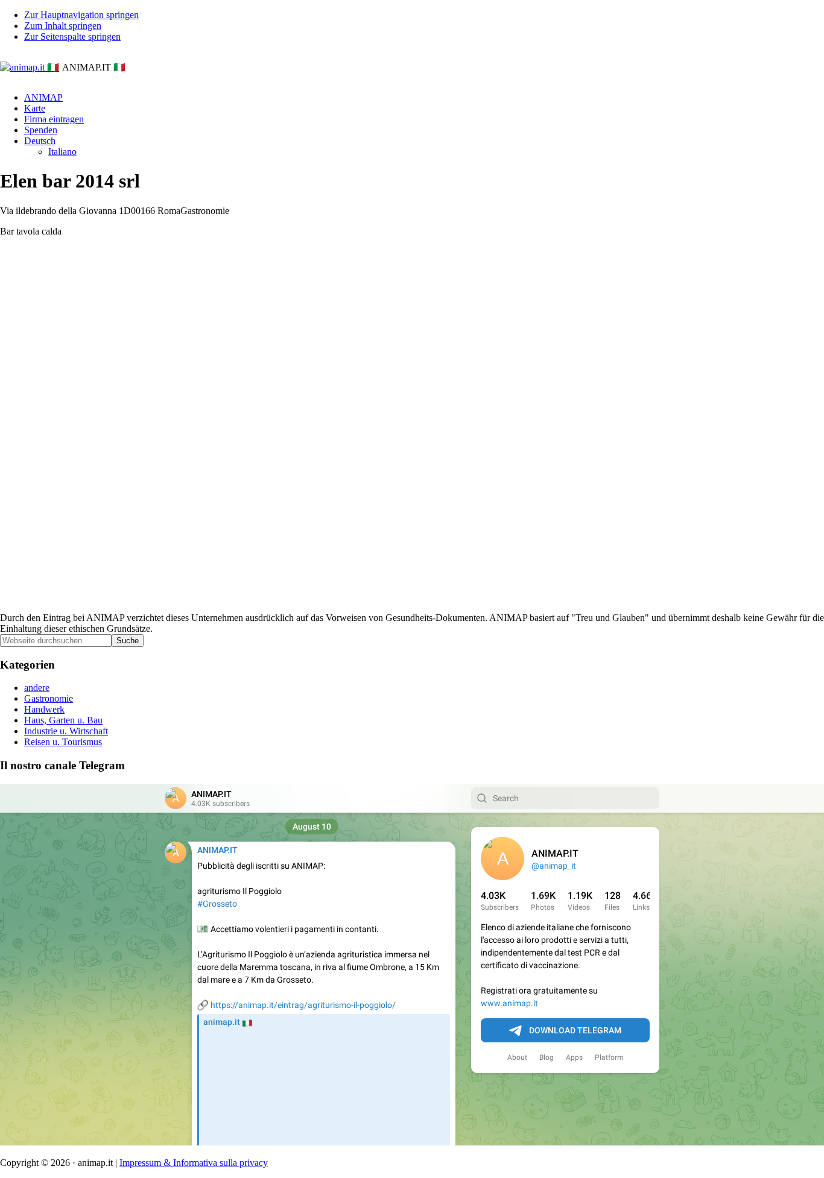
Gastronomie (48, 698)
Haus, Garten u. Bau (63, 720)
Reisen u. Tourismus (63, 742)
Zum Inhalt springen (62, 25)
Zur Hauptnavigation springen (81, 15)
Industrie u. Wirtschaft (66, 731)
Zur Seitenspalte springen (72, 36)
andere (36, 687)
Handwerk (44, 709)
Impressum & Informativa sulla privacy (193, 1163)
